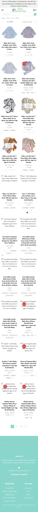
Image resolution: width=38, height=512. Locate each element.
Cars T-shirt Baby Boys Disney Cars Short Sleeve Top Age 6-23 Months (28, 197)
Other (9, 125)
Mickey (12, 413)
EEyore (31, 370)
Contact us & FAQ (9, 501)
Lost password (28, 498)
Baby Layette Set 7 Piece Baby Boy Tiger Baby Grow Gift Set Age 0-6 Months (9, 159)
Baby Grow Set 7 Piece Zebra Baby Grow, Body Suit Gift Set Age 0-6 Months (9, 119)
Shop (8, 18)
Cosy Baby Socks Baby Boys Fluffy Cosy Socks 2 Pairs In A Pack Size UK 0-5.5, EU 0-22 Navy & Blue (9, 281)
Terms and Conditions (9, 498)
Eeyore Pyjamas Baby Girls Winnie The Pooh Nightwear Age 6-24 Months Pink (28, 364)
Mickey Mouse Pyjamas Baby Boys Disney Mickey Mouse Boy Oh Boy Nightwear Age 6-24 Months (28, 406)
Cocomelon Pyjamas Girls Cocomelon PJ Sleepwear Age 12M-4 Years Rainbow (9, 240)
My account (28, 488)
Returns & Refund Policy (9, 491)
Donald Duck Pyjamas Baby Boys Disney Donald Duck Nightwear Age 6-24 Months (28, 323)
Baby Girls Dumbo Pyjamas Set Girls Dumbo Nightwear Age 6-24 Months (29, 82)
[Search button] (35, 14)
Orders (28, 494)
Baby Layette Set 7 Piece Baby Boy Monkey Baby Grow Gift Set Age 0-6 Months (29, 120)
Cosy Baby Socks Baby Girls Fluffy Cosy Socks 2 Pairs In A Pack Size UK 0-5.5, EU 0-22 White (9, 323)
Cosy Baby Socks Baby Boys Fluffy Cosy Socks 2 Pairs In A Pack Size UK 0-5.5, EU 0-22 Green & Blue (28, 241)
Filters (11, 22)
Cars (25, 203)
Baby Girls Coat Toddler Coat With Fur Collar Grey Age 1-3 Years (28, 46)
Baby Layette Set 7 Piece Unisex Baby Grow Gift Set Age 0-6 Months (9, 197)
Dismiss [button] (24, 6)
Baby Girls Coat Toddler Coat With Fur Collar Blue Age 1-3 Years (9, 46)
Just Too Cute (28, 127)
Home (3, 18)
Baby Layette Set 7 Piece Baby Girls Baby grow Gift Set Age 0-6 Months (28, 159)
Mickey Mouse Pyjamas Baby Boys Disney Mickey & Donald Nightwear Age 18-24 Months (9, 406)
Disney (26, 88)
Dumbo (31, 88)
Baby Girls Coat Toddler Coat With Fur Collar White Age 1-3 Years (9, 82)
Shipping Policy (9, 494)
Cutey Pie (28, 165)
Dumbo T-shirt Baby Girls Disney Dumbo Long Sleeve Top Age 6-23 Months (9, 364)
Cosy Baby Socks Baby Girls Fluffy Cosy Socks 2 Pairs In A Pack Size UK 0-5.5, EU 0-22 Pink (28, 281)
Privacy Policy (9, 488)
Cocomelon (9, 246)
